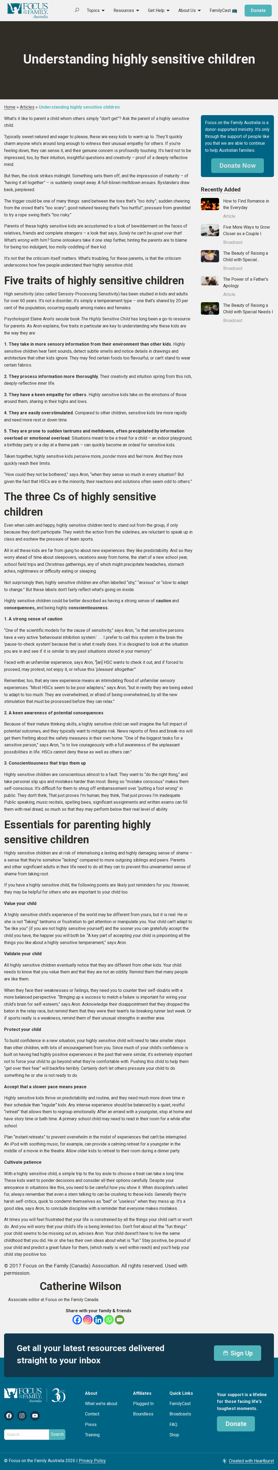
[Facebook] (77, 1319)
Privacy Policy (92, 1460)
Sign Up (241, 1353)
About (91, 1393)
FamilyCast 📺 (223, 10)
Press (91, 1424)
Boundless (143, 1414)
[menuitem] (93, 10)
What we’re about (101, 1403)
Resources (123, 10)
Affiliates (142, 1393)
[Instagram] (88, 1319)
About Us (187, 10)
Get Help (156, 10)
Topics (93, 10)
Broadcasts (180, 1414)
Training (92, 1434)
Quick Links (181, 1393)
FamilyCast (180, 1403)
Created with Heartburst (251, 1460)
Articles (27, 107)
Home (9, 107)
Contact (92, 1414)
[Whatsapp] (109, 1319)
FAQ (173, 1424)
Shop (174, 1434)
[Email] (119, 1319)
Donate (258, 10)
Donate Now (237, 165)
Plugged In (143, 1403)
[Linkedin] (98, 1319)
